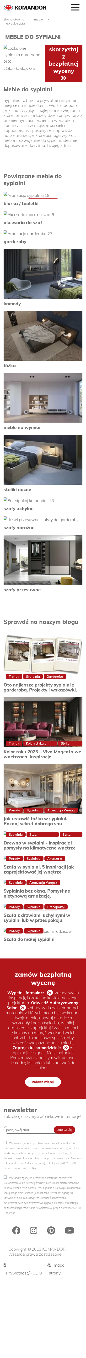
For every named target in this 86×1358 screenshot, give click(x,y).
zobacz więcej (43, 1082)
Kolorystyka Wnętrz (35, 743)
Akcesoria (54, 858)
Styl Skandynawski (40, 835)
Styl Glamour (67, 743)
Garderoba (55, 676)
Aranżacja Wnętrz (61, 810)
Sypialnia (33, 676)
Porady (14, 810)
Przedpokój (56, 907)
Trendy (14, 676)
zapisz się (64, 1129)
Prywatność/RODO (24, 1272)
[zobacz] (43, 195)
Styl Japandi (68, 835)
